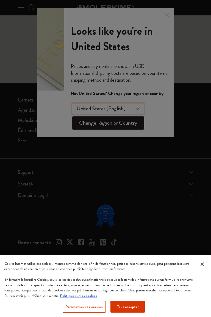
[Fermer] (202, 264)
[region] (105, 286)
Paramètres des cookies (84, 306)
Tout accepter (128, 306)
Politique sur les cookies (78, 295)
